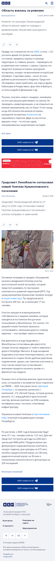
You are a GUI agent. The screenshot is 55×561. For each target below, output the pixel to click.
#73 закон (6, 133)
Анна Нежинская (8, 196)
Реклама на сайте (28, 521)
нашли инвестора (12, 298)
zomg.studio (7, 556)
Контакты (8, 521)
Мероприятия (30, 528)
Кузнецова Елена (8, 15)
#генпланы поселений (12, 471)
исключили (32, 114)
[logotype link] (8, 3)
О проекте (8, 526)
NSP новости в (25, 142)
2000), (36, 51)
